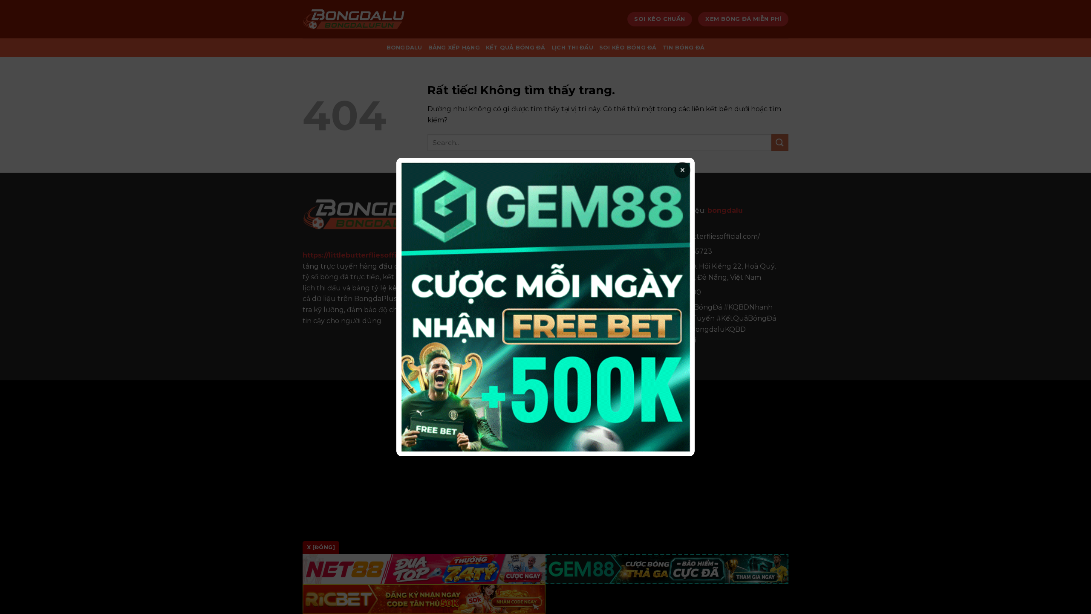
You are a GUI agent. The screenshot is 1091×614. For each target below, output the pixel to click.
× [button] (682, 170)
